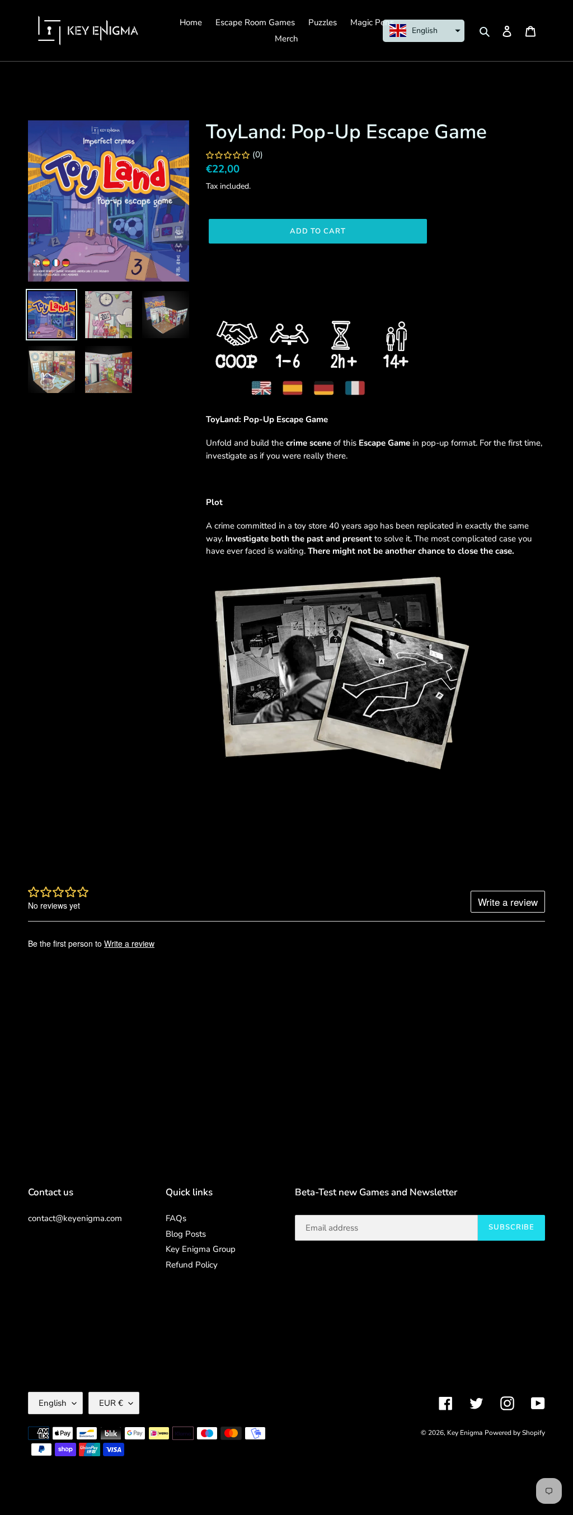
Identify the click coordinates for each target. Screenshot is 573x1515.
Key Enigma (464, 1432)
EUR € (111, 1403)
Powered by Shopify (515, 1432)
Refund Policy (192, 1264)
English (53, 1403)
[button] (423, 31)
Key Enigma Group (201, 1249)
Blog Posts (186, 1234)
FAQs (176, 1218)
